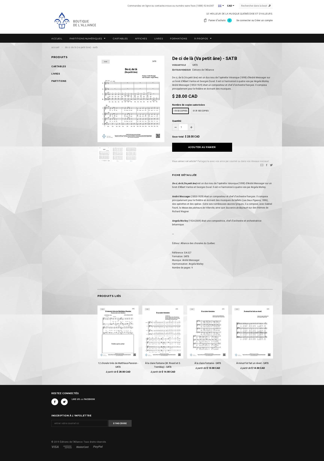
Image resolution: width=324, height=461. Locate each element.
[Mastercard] (82, 446)
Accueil (55, 47)
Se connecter (243, 20)
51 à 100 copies (201, 111)
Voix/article (179, 65)
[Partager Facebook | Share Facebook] (266, 165)
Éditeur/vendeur (181, 70)
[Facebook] (54, 401)
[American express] (67, 446)
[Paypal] (98, 446)
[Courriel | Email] (261, 165)
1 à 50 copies (180, 111)
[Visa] (55, 446)
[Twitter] (271, 165)
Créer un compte (264, 20)
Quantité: (177, 121)
